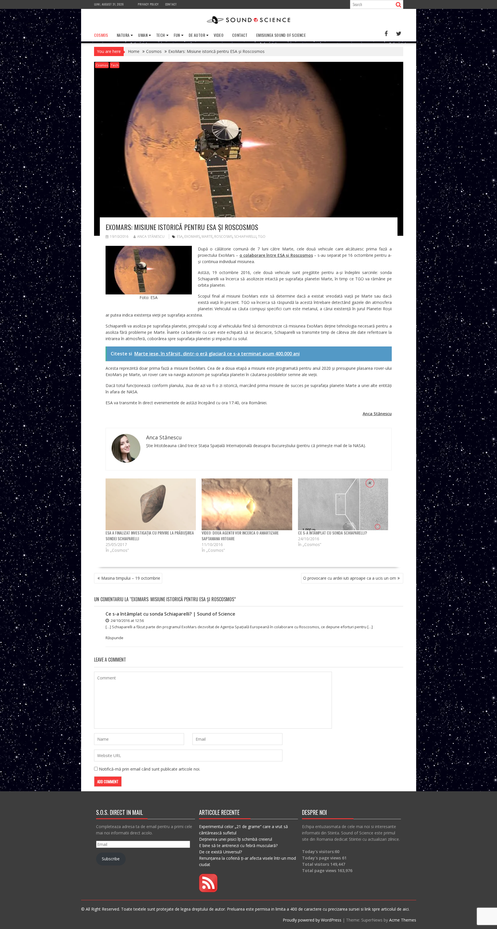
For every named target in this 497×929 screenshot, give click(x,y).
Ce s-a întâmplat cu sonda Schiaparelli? (332, 533)
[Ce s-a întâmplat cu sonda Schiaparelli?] (343, 504)
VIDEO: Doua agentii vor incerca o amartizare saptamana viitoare (240, 535)
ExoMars (192, 236)
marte (207, 236)
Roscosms (223, 236)
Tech (160, 35)
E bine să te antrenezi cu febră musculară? (238, 845)
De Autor (197, 35)
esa (180, 236)
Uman (143, 35)
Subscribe (111, 858)
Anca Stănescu (151, 236)
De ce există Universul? (220, 852)
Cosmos (101, 35)
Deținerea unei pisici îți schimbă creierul (235, 839)
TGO (261, 236)
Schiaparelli (245, 236)
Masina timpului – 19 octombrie (130, 578)
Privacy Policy (148, 4)
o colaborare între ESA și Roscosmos (276, 255)
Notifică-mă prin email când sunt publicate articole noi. (149, 769)
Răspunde (114, 637)
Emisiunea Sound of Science (281, 35)
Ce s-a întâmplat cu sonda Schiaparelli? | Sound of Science (170, 614)
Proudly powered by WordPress (312, 920)
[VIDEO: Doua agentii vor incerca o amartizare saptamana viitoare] (247, 504)
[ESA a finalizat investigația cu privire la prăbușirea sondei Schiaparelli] (151, 504)
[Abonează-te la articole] (208, 890)
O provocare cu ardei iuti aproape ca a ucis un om (349, 578)
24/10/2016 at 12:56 (127, 620)
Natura (123, 35)
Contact (171, 4)
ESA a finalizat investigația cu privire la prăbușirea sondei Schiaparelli (150, 535)
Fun (177, 35)
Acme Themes (402, 920)
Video (218, 35)
